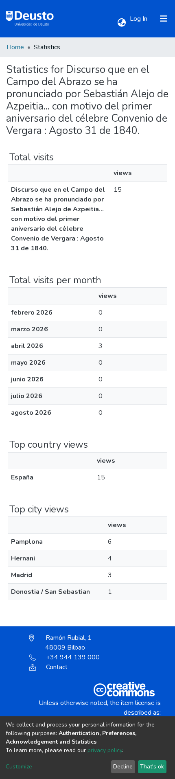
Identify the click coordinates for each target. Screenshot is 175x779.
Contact (57, 667)
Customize (19, 766)
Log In (139, 18)
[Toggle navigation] (163, 19)
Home (15, 47)
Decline (123, 766)
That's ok (152, 766)
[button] (121, 23)
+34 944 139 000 (73, 657)
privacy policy (105, 750)
